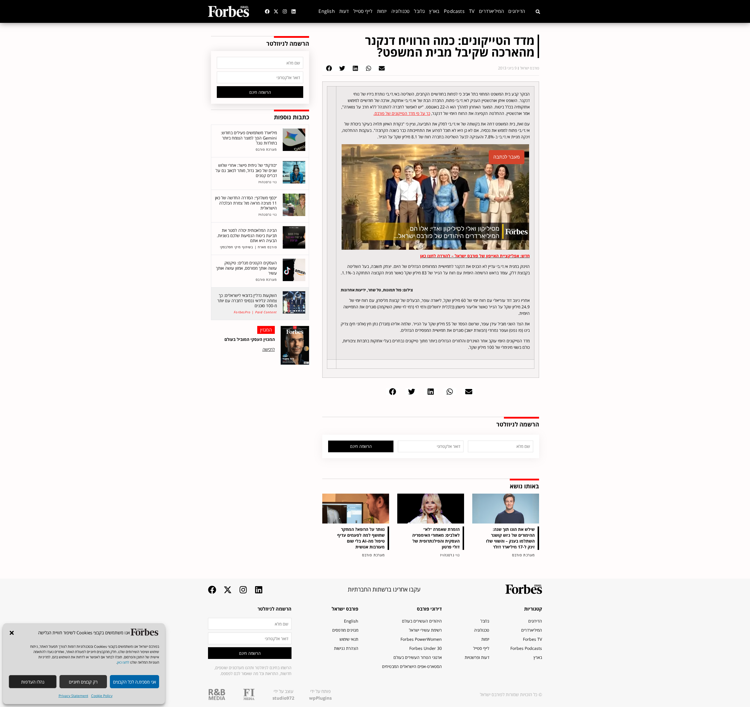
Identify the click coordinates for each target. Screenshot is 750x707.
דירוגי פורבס (429, 609)
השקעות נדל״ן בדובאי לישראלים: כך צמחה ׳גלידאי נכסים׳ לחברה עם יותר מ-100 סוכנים (247, 300)
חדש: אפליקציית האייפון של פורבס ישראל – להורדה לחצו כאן (475, 256)
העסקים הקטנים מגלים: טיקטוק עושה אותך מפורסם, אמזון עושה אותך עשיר (246, 268)
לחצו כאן (123, 662)
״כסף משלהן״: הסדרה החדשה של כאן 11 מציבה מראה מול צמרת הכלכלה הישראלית (246, 203)
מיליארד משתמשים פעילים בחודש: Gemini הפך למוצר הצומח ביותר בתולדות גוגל (249, 138)
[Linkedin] (293, 11)
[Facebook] (267, 11)
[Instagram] (284, 11)
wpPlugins (320, 698)
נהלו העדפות (32, 682)
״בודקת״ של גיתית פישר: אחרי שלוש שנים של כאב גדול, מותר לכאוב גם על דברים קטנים (246, 170)
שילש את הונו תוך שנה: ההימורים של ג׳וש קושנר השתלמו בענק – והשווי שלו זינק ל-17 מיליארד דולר (510, 538)
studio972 (283, 698)
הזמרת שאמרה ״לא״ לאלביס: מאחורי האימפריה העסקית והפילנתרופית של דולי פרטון (436, 538)
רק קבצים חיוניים (83, 682)
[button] (12, 633)
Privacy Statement (73, 695)
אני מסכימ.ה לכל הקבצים (134, 682)
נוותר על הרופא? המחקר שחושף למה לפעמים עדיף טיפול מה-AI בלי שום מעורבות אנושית (361, 538)
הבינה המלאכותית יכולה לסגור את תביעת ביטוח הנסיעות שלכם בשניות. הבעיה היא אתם (247, 235)
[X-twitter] (276, 11)
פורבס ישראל (345, 609)
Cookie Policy (101, 695)
